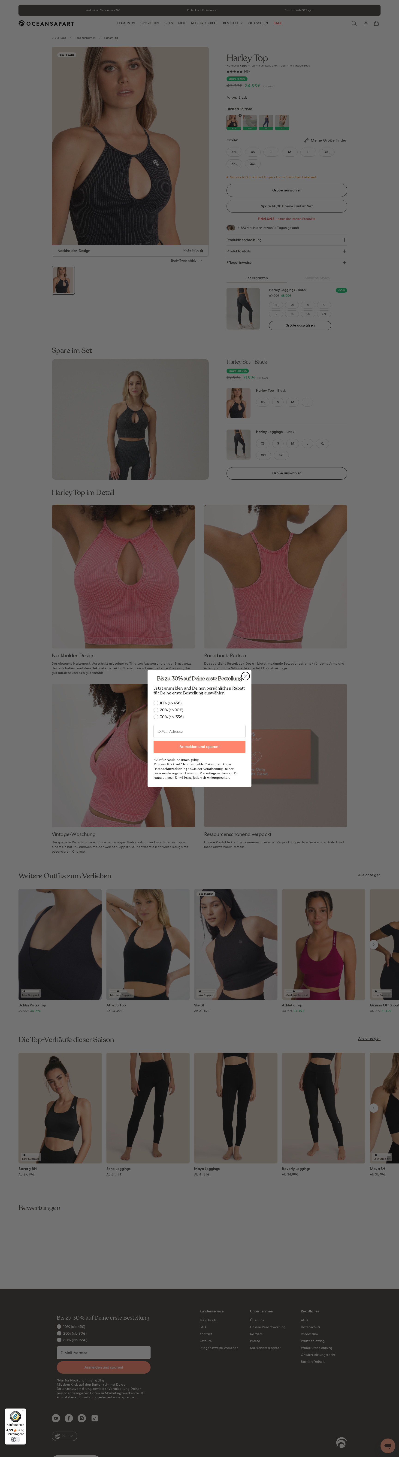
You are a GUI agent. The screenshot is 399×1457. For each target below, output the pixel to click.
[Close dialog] (246, 676)
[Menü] (23, 1411)
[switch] (15, 1439)
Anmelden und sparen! (199, 747)
